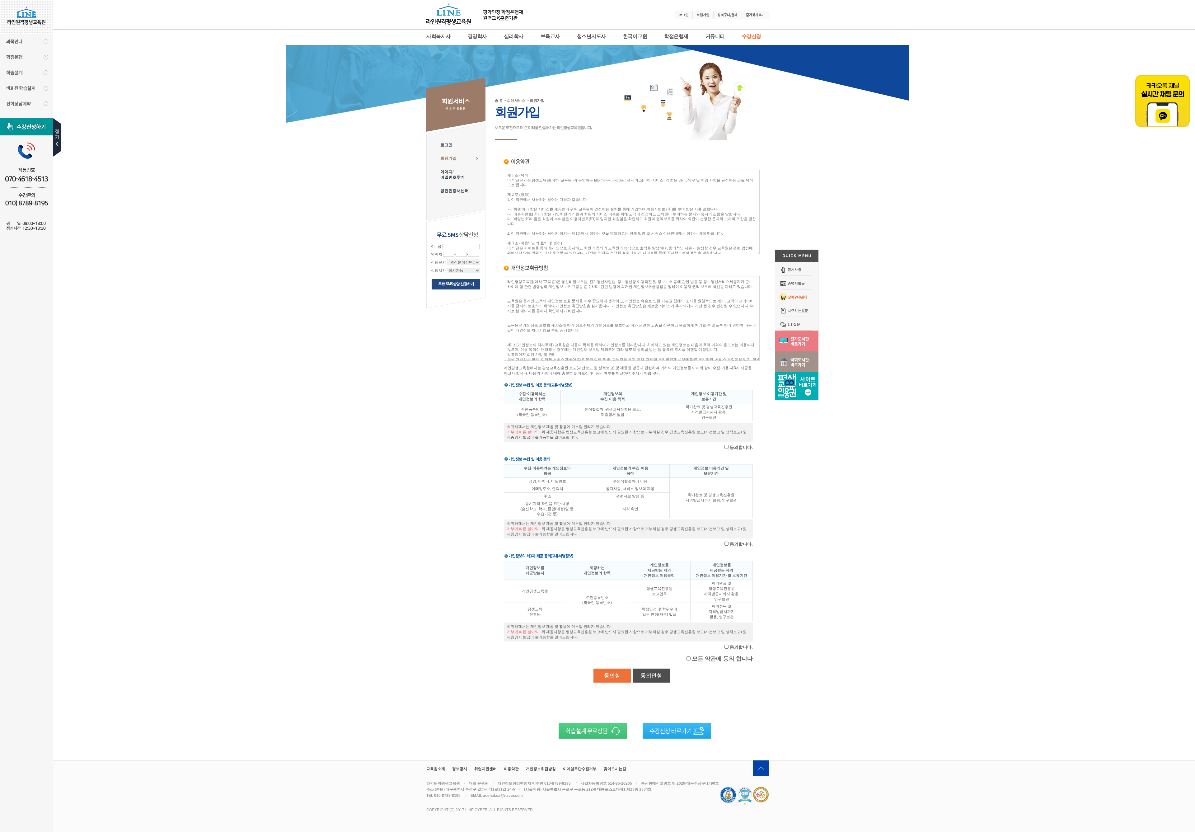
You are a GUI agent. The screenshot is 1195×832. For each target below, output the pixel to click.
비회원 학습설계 (20, 88)
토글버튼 (57, 137)
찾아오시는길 (615, 769)
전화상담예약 (18, 103)
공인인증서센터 (454, 190)
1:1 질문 (794, 324)
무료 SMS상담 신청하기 (456, 284)
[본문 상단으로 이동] (761, 768)
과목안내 (14, 41)
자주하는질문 (798, 311)
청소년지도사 (591, 36)
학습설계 (14, 72)
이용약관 (511, 769)
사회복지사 (438, 36)
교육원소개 (435, 769)
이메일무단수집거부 (580, 769)
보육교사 (550, 36)
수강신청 (751, 36)
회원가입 (703, 14)
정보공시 (459, 769)
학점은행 (14, 57)
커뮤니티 (715, 36)
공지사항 (794, 269)
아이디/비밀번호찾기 (452, 174)
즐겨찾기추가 (755, 14)
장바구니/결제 (797, 297)
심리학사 (513, 36)
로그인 (683, 14)
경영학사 (477, 36)
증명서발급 (796, 283)
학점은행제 (676, 36)
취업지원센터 (485, 769)
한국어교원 (635, 36)
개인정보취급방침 (541, 769)
